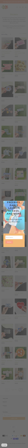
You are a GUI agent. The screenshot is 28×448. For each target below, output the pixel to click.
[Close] (22, 202)
